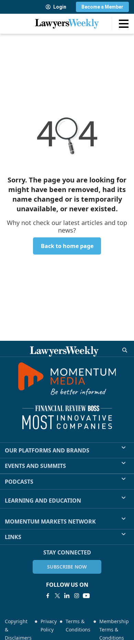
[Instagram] (76, 595)
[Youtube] (86, 595)
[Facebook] (47, 595)
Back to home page (67, 246)
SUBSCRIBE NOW (67, 566)
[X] (57, 595)
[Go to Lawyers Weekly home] (67, 24)
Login (59, 7)
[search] (124, 350)
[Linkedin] (67, 595)
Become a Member (102, 7)
